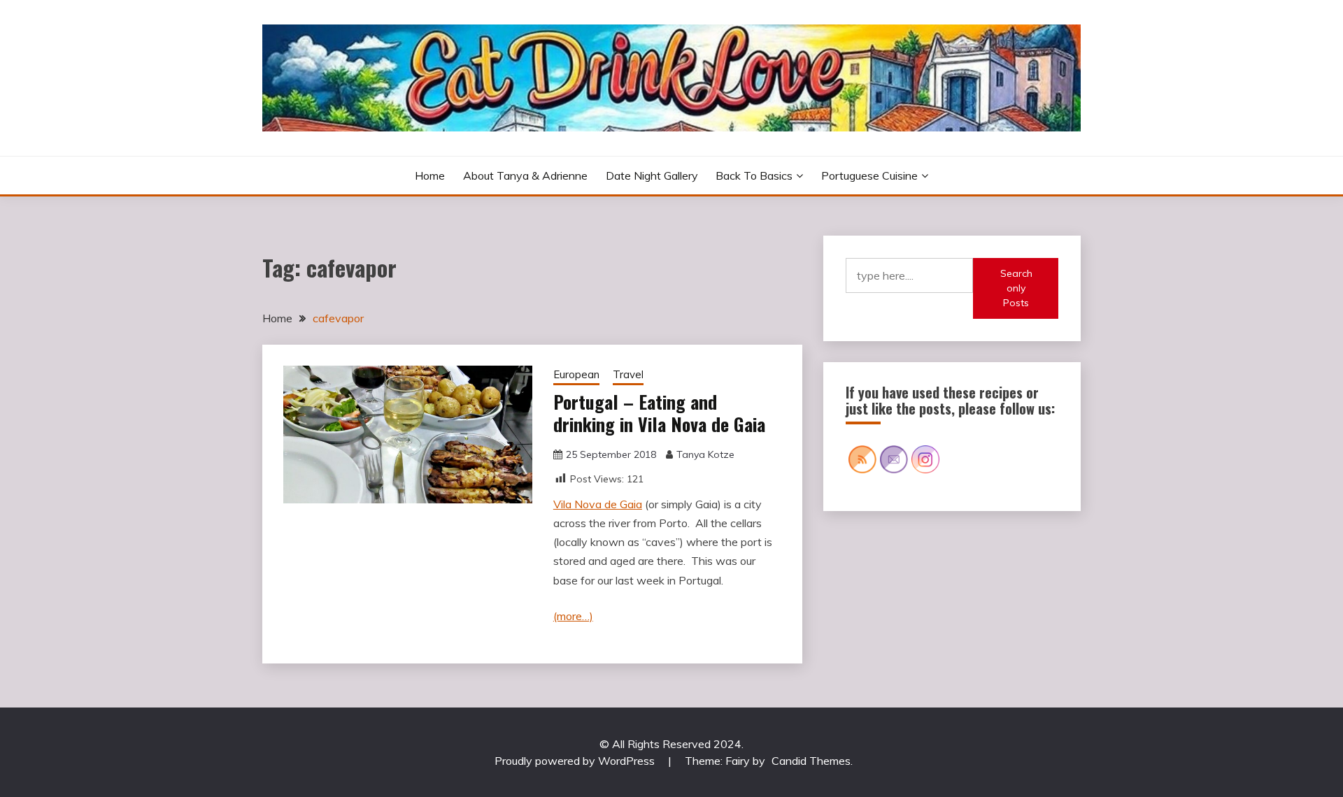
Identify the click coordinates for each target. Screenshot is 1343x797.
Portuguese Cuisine (869, 175)
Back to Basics (754, 175)
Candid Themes (811, 761)
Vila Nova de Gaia (597, 504)
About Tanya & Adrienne (525, 175)
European (576, 374)
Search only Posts (1016, 288)
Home (430, 175)
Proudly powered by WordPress (576, 761)
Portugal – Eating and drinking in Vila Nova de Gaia (659, 413)
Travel (628, 374)
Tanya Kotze (705, 454)
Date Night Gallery (652, 175)
